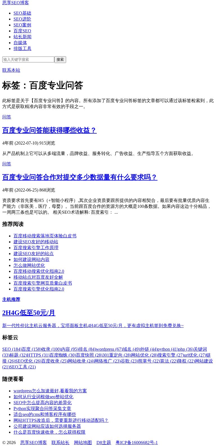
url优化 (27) (195, 355)
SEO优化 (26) (28, 361)
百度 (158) (31, 349)
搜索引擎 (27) (171, 355)
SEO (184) (12, 349)
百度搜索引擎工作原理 (36, 247)
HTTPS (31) (38, 355)
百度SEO (22, 30)
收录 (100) (51, 349)
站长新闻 (23, 36)
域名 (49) (131, 349)
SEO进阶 (22, 19)
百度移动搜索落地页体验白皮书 (45, 235)
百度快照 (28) (89, 355)
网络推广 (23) (107, 361)
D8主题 (103, 442)
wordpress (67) (109, 349)
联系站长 (60, 442)
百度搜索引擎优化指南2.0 (39, 289)
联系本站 (11, 70)
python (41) (168, 349)
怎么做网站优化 (29, 265)
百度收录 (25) (54, 361)
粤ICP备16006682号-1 (137, 442)
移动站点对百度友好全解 (38, 277)
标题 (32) (18, 355)
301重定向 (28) (116, 355)
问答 (6, 116)
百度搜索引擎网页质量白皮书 (43, 283)
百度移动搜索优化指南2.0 (39, 271)
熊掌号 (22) (149, 361)
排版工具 (23, 48)
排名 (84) (87, 349)
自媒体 (20, 42)
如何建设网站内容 (32, 259)
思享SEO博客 (15, 2)
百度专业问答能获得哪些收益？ (49, 130)
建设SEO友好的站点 (34, 253)
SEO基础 (22, 13)
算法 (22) (168, 361)
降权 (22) (186, 361)
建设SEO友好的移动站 (36, 241)
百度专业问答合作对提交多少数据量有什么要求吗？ (80, 177)
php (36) (186, 349)
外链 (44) (149, 349)
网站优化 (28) (144, 355)
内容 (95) (69, 349)
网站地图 (83, 442)
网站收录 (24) (81, 361)
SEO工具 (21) (23, 366)
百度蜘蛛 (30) (63, 355)
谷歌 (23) (129, 361)
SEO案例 (22, 24)
